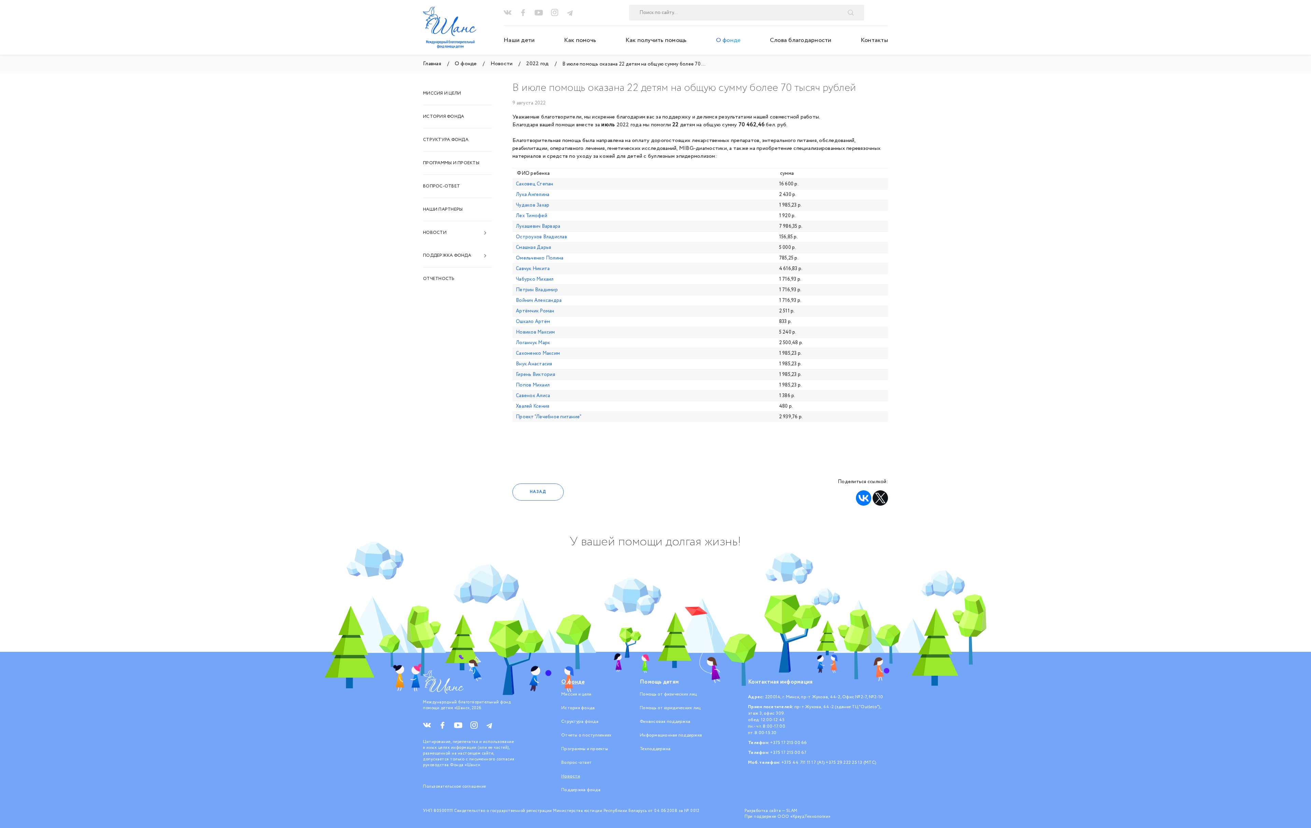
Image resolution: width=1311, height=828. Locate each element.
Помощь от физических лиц (668, 694)
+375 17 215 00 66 (788, 743)
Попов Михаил (533, 385)
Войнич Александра (539, 300)
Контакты (874, 40)
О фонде (728, 40)
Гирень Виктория (535, 374)
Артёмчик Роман (535, 311)
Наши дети (519, 40)
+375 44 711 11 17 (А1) (803, 762)
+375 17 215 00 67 (788, 752)
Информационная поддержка (671, 735)
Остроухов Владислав (541, 237)
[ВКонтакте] (863, 498)
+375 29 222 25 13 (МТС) (851, 762)
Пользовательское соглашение (454, 786)
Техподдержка (655, 749)
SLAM (792, 811)
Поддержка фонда (447, 255)
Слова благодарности (801, 40)
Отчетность (439, 279)
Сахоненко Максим (538, 353)
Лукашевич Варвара (538, 226)
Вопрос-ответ (441, 186)
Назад (538, 492)
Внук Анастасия (534, 364)
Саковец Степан (534, 184)
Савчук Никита (533, 268)
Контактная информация (780, 682)
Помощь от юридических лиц (670, 708)
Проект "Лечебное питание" (548, 416)
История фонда (443, 116)
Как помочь (580, 40)
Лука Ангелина (532, 194)
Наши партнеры (443, 209)
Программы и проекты (451, 163)
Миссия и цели (442, 93)
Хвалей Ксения (532, 406)
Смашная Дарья (533, 247)
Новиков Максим (535, 332)
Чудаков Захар (532, 205)
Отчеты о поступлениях (586, 735)
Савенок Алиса (533, 395)
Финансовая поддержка (665, 721)
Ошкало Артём (533, 321)
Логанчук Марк (533, 342)
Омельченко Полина (539, 258)
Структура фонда (445, 140)
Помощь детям (659, 682)
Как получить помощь (656, 40)
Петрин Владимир (537, 289)
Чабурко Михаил (535, 279)
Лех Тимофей (531, 215)
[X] (880, 498)
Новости (435, 232)
